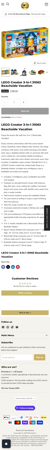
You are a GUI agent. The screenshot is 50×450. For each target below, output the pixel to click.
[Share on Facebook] (3, 267)
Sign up (39, 357)
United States (23, 398)
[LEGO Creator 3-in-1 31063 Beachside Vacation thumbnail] (5, 72)
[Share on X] (8, 267)
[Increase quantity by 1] (23, 102)
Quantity (4, 97)
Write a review (25, 293)
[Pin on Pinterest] (18, 267)
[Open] (6, 443)
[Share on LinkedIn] (13, 267)
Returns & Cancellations (25, 430)
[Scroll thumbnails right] (46, 72)
